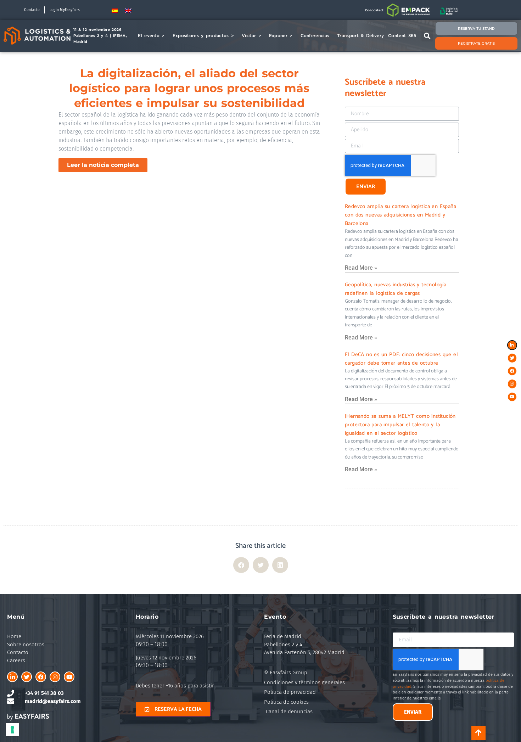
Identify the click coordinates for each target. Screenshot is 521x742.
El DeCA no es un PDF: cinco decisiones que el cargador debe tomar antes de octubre (401, 358)
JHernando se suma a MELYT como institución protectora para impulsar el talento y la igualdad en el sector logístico (400, 425)
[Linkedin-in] (12, 676)
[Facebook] (40, 676)
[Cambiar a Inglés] (128, 10)
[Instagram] (55, 676)
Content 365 (402, 36)
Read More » (361, 267)
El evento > (151, 36)
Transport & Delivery (360, 36)
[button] (427, 35)
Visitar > (251, 36)
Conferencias (315, 36)
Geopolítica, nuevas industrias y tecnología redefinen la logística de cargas (395, 289)
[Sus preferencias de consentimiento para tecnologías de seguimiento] (12, 729)
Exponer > (281, 36)
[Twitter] (26, 676)
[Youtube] (69, 676)
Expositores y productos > (203, 36)
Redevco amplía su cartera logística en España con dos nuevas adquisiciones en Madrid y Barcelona (400, 215)
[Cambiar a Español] (115, 10)
